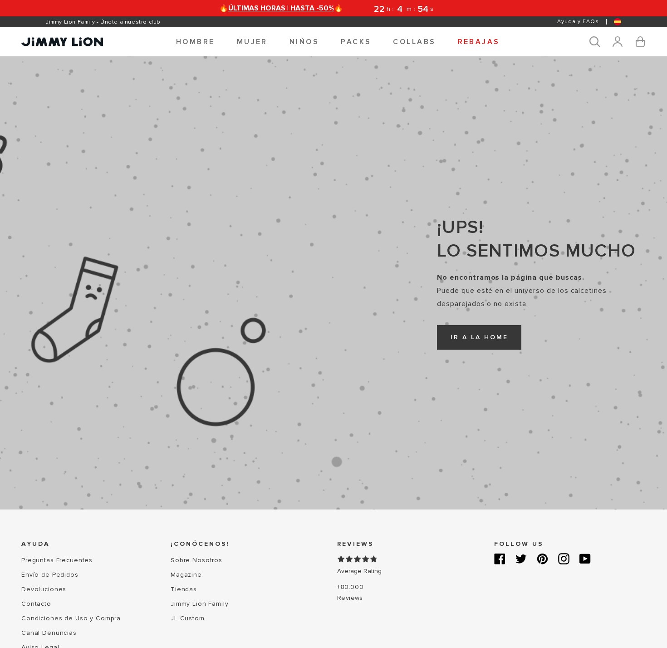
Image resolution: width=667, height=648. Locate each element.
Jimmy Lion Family (200, 604)
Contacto (36, 604)
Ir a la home (479, 337)
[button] (195, 42)
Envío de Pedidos (49, 575)
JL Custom (188, 618)
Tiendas (184, 589)
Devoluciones (43, 589)
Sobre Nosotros (196, 560)
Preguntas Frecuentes (57, 560)
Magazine (186, 575)
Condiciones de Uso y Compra (71, 618)
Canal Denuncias (49, 633)
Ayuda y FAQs (578, 21)
